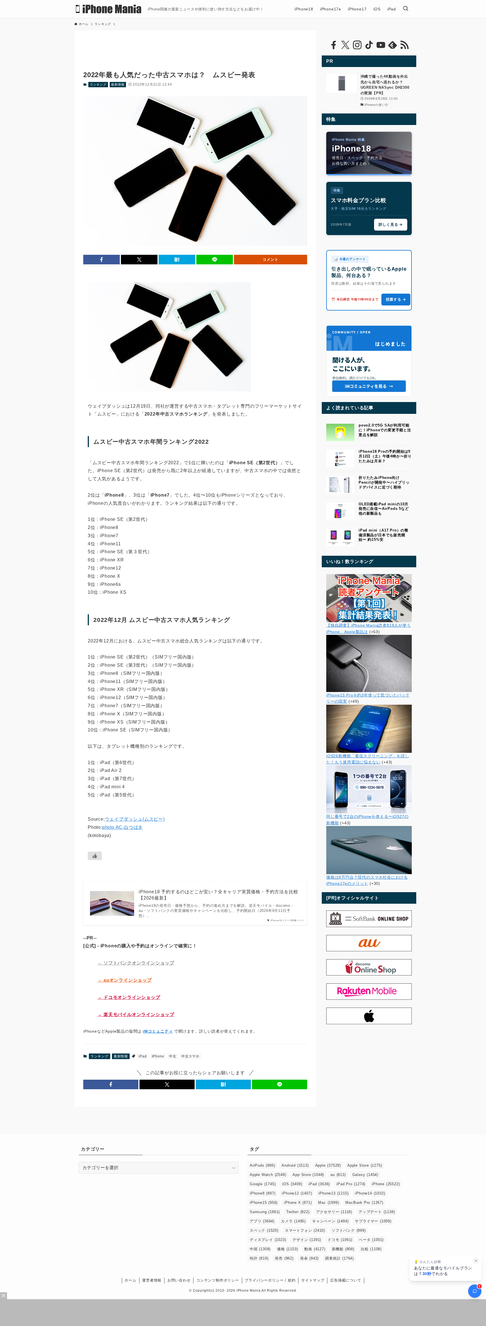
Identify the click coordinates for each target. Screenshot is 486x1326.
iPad (143, 1056)
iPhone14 (370, 1193)
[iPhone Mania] (108, 9)
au (338, 1175)
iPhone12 (297, 1193)
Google (263, 1184)
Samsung (265, 1212)
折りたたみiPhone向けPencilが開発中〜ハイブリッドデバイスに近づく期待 (384, 482)
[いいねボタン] (95, 856)
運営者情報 (151, 1280)
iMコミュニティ (158, 1031)
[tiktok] (369, 45)
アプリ (262, 1221)
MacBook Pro (364, 1202)
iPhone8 (262, 1193)
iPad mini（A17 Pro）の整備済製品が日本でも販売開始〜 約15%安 (383, 535)
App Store (308, 1175)
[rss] (404, 45)
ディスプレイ (268, 1240)
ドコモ (340, 1240)
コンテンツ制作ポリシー (217, 1280)
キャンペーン (330, 1221)
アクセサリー (334, 1212)
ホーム (130, 1280)
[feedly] (393, 45)
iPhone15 (264, 1202)
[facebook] (333, 45)
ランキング (98, 84)
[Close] (3, 1295)
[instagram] (357, 45)
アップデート (377, 1212)
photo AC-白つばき (122, 827)
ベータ (371, 1240)
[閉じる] (475, 1260)
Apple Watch (268, 1175)
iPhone (158, 1056)
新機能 (343, 1249)
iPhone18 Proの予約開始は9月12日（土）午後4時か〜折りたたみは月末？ (385, 456)
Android (295, 1165)
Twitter (297, 1212)
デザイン (306, 1240)
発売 (284, 1258)
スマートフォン (305, 1230)
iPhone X (298, 1202)
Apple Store (364, 1165)
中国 (260, 1249)
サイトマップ (313, 1280)
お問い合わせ (179, 1280)
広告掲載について (345, 1280)
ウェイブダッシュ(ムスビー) (135, 819)
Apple (328, 1165)
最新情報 (117, 84)
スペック (264, 1230)
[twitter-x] (345, 45)
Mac (328, 1202)
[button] (101, 259)
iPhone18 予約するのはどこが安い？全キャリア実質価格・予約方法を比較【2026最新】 (218, 894)
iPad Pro (350, 1184)
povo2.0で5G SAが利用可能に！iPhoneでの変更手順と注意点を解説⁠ (385, 430)
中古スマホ (190, 1056)
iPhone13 (333, 1193)
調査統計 (339, 1258)
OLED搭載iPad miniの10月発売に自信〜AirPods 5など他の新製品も (384, 509)
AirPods (262, 1165)
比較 (371, 1249)
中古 (172, 1056)
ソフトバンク (349, 1230)
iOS (292, 1184)
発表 (309, 1258)
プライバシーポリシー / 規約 (270, 1280)
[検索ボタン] (405, 9)
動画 (314, 1249)
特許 (259, 1258)
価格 (287, 1249)
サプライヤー (373, 1221)
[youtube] (381, 45)
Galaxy (365, 1175)
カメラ (293, 1221)
